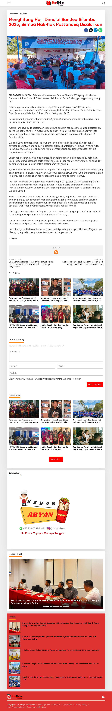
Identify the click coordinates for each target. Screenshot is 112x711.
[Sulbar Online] (56, 3)
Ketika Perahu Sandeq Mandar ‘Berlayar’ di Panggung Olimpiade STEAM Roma (55, 326)
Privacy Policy (81, 704)
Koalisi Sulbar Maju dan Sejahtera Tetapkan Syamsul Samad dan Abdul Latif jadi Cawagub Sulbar (59, 637)
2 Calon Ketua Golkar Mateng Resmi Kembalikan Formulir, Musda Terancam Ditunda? (61, 650)
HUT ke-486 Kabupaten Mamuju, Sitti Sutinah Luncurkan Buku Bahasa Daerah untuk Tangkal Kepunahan (23, 326)
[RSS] (56, 252)
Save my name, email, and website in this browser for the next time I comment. (46, 378)
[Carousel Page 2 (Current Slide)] (47, 606)
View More (56, 459)
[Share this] (86, 30)
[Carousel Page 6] (61, 606)
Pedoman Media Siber (36, 707)
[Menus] (9, 3)
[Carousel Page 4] (54, 606)
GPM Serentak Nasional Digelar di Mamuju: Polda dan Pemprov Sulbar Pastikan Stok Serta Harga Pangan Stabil (31, 263)
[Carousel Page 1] (44, 606)
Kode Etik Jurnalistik (15, 707)
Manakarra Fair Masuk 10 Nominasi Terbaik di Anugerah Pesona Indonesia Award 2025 (82, 261)
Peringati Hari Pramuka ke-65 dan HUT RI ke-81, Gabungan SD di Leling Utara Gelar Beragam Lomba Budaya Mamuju (23, 299)
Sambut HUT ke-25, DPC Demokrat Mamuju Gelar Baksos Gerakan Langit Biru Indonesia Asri (62, 678)
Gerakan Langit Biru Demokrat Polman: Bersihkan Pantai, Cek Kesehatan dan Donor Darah (87, 299)
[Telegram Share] (96, 30)
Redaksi (56, 704)
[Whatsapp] (100, 30)
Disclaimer (67, 704)
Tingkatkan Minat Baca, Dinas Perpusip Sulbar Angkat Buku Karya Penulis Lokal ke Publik (54, 299)
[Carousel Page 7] (64, 606)
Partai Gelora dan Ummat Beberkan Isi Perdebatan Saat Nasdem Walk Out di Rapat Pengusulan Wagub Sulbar (55, 602)
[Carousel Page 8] (67, 606)
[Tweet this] (91, 30)
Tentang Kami (44, 704)
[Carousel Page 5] (57, 606)
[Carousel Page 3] (51, 606)
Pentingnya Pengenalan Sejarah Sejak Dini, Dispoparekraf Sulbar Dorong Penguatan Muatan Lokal (88, 326)
